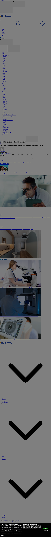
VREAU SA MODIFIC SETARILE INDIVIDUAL (45, 530)
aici (8, 532)
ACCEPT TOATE (46, 528)
